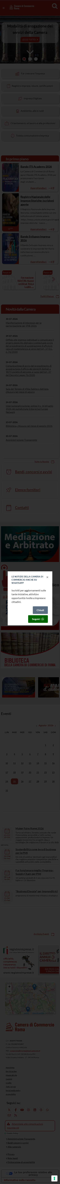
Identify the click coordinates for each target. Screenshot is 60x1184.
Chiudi (40, 610)
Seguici (36, 618)
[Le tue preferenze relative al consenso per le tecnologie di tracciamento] (54, 1178)
